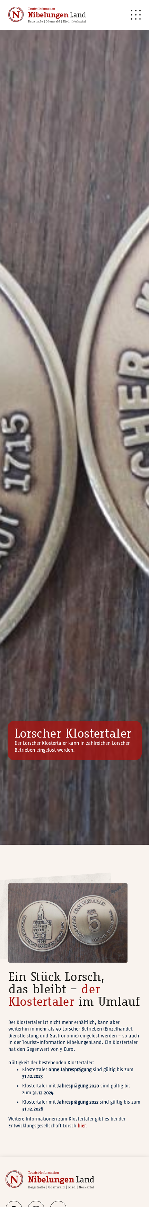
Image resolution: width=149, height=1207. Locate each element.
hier (82, 1126)
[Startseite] (47, 15)
